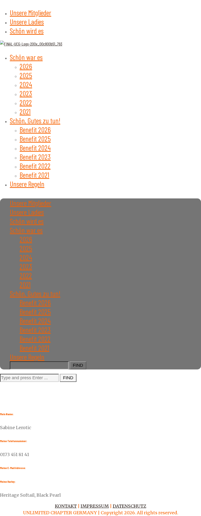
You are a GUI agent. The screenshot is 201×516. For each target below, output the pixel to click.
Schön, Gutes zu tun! (35, 120)
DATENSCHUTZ (129, 506)
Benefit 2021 (34, 174)
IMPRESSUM (95, 506)
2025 (26, 75)
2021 (25, 111)
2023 (26, 93)
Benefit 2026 (35, 129)
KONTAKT (66, 506)
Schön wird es (27, 30)
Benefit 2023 (35, 156)
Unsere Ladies (27, 21)
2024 (26, 84)
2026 (26, 66)
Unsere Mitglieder (30, 12)
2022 (26, 102)
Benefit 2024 (35, 147)
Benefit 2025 (35, 138)
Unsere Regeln (27, 183)
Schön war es (26, 57)
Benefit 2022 (35, 165)
